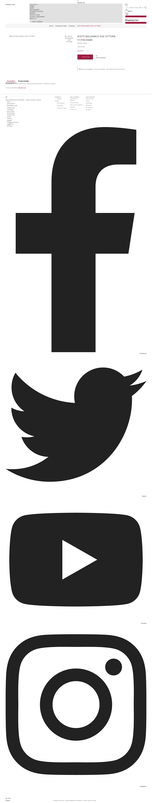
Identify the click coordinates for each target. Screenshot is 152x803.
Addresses (89, 105)
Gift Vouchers (60, 103)
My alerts (88, 109)
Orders (88, 101)
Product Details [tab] (23, 81)
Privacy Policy (74, 102)
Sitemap (72, 107)
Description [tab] (11, 81)
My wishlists (89, 107)
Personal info (89, 98)
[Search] (145, 8)
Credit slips (89, 103)
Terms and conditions (76, 105)
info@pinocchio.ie (13, 122)
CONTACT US (22, 87)
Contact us (73, 109)
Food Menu (60, 105)
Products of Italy (61, 108)
